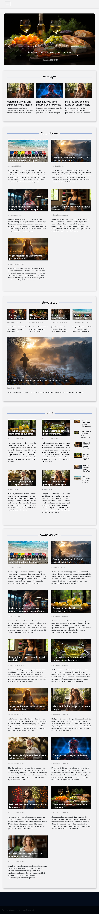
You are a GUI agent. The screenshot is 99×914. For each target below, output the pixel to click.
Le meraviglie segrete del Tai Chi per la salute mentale (21, 484)
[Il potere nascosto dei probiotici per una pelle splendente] (28, 847)
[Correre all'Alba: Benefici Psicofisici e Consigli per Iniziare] (71, 151)
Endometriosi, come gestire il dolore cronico (48, 103)
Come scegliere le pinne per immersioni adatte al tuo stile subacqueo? (86, 482)
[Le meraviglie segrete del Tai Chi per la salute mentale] (22, 478)
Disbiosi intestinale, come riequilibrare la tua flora (17, 319)
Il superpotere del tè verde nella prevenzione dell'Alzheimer (56, 433)
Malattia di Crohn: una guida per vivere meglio (19, 103)
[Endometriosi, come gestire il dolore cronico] (49, 90)
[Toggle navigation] (7, 4)
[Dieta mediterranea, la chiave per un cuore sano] (71, 797)
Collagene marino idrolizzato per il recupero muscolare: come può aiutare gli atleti (49, 52)
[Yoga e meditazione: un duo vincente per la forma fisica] (28, 249)
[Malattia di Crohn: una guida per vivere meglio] (20, 90)
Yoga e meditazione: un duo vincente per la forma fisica (86, 425)
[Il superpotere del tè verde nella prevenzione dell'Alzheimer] (56, 428)
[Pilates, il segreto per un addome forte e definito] (71, 200)
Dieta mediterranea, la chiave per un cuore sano (38, 319)
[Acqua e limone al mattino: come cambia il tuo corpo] (22, 428)
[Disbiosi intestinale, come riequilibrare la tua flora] (28, 797)
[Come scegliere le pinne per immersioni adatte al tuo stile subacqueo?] (28, 151)
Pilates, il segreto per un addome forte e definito (86, 447)
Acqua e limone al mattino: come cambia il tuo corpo (86, 459)
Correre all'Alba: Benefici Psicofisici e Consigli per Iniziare (37, 380)
